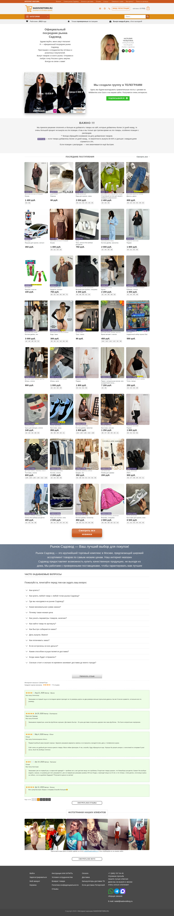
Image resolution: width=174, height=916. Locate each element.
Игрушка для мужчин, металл (34, 243)
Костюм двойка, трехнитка (109, 243)
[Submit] (147, 17)
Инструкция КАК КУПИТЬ (62, 873)
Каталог (58, 1)
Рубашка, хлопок (132, 289)
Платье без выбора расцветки (35, 517)
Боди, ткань (54, 334)
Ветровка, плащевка (107, 517)
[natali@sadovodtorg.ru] (100, 8)
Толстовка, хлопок (31, 473)
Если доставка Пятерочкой (93, 885)
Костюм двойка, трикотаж (84, 428)
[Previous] (29, 834)
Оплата (85, 873)
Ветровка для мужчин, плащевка (86, 289)
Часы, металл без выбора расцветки (84, 243)
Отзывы (98, 1)
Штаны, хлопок (30, 381)
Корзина (33, 885)
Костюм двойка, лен (31, 334)
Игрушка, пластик (30, 289)
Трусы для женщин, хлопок (34, 428)
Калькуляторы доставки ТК (93, 881)
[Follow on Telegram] (132, 50)
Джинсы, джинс (132, 196)
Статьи (105, 1)
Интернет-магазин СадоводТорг (36, 682)
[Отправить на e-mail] (123, 50)
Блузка (27, 196)
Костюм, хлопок (55, 473)
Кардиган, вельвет (56, 289)
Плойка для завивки (107, 473)
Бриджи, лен (80, 473)
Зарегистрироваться (38, 877)
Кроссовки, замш (55, 428)
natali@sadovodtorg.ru (91, 851)
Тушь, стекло (80, 334)
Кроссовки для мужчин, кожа (136, 517)
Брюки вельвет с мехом (109, 334)
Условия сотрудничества (62, 877)
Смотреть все (142, 157)
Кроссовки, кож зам (107, 428)
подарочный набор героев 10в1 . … (137, 335)
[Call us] (126, 50)
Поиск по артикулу (142, 1)
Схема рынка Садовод (71, 1)
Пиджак (129, 243)
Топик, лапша (131, 381)
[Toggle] (27, 590)
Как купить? (130, 1)
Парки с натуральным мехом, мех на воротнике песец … (112, 382)
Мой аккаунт (35, 881)
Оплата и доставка (87, 1)
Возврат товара (58, 881)
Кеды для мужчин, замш (84, 196)
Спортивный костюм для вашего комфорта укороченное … (111, 197)
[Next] (144, 834)
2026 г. (129, 473)
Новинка (53, 196)
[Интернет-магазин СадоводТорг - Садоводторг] (39, 8)
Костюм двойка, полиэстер (84, 517)
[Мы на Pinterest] (129, 50)
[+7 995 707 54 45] (110, 8)
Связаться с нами (117, 1)
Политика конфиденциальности (65, 885)
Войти (32, 873)
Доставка (86, 877)
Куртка (103, 289)
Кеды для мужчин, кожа (58, 517)
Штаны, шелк (54, 381)
